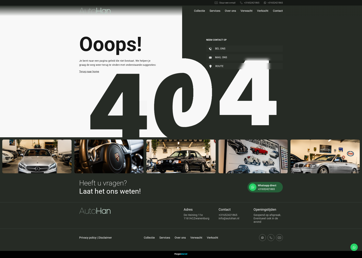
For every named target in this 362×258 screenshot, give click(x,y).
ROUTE (219, 66)
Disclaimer (105, 237)
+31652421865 (251, 2)
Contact (278, 10)
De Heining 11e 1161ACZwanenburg (196, 216)
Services (215, 10)
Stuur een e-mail (227, 2)
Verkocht (262, 10)
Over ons (230, 10)
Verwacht (247, 10)
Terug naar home (89, 71)
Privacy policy (87, 237)
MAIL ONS (221, 57)
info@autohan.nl (229, 218)
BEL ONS (220, 48)
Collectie (199, 10)
